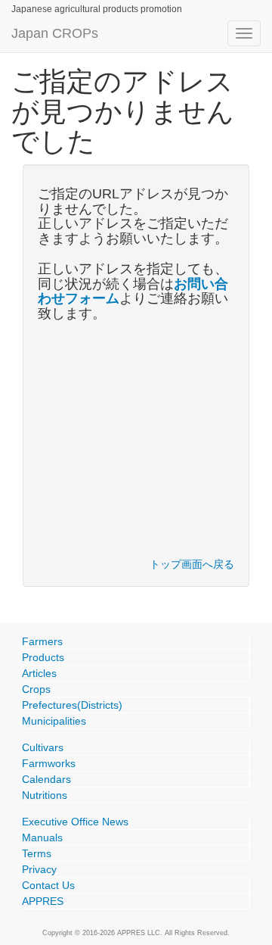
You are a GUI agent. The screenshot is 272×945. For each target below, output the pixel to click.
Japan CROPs (54, 33)
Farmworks (49, 763)
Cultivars (42, 747)
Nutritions (44, 795)
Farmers (42, 641)
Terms (36, 853)
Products (43, 657)
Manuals (42, 837)
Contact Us (48, 885)
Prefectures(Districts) (72, 705)
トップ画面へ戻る (192, 564)
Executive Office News (75, 822)
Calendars (46, 779)
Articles (39, 673)
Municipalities (54, 721)
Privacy (39, 869)
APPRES (42, 901)
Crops (36, 689)
